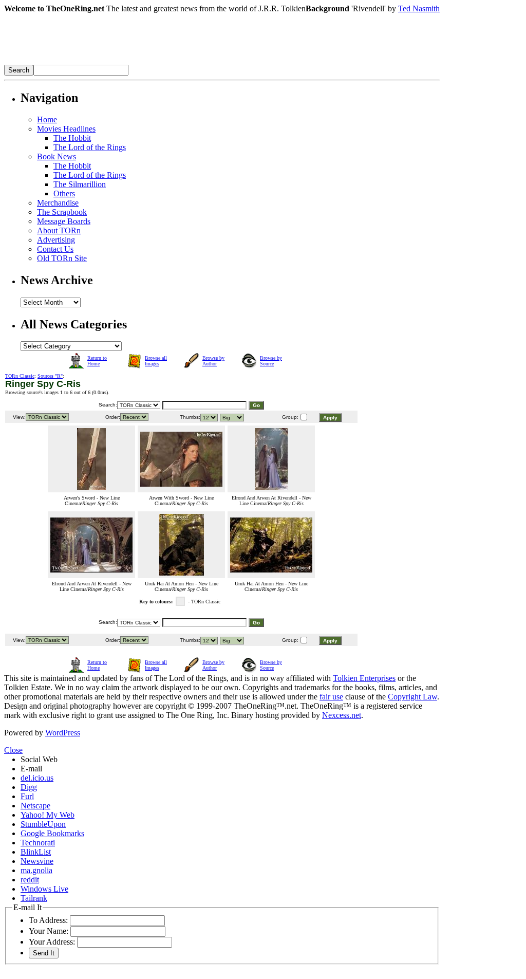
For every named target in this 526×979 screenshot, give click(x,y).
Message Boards (63, 221)
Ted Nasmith (419, 8)
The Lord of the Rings (89, 147)
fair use (331, 696)
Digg (29, 787)
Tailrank (34, 898)
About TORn (59, 230)
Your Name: (48, 931)
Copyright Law (412, 696)
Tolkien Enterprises (364, 678)
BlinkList (36, 851)
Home (47, 119)
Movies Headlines (66, 128)
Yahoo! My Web (47, 814)
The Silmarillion (79, 184)
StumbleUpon (43, 824)
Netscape (35, 805)
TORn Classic (19, 376)
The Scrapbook (62, 212)
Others (64, 193)
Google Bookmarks (52, 833)
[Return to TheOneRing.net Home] (158, 62)
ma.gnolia (36, 870)
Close (13, 750)
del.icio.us (37, 777)
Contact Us (55, 249)
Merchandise (58, 202)
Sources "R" (50, 376)
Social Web (39, 759)
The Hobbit (72, 138)
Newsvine (37, 861)
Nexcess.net (341, 715)
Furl (27, 796)
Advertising (56, 239)
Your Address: (52, 941)
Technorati (38, 842)
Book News (56, 156)
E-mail (31, 768)
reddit (30, 879)
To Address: (48, 920)
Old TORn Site (62, 258)
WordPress (62, 732)
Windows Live (44, 888)
